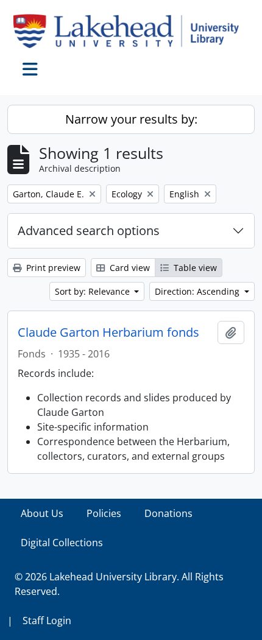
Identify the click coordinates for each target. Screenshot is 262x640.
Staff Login (47, 620)
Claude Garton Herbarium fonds (108, 332)
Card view (128, 267)
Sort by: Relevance (93, 291)
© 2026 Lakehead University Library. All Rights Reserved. (119, 584)
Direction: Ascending (198, 291)
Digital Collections (62, 542)
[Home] (131, 31)
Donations (168, 513)
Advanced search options (89, 230)
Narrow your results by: (131, 119)
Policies (104, 513)
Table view (194, 267)
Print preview (52, 267)
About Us (42, 513)
